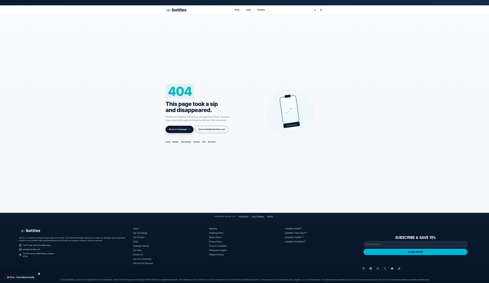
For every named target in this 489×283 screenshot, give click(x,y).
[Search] (315, 9)
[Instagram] (377, 268)
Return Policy (215, 237)
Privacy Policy (215, 242)
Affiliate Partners (216, 255)
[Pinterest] (363, 268)
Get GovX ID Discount (143, 263)
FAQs (135, 242)
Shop (237, 10)
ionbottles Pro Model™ (295, 242)
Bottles (176, 142)
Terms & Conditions (218, 246)
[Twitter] (385, 268)
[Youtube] (392, 268)
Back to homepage (178, 129)
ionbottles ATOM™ (293, 229)
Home (168, 142)
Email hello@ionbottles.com (212, 129)
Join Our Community (142, 259)
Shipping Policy (216, 233)
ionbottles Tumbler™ (294, 237)
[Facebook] (370, 268)
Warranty (213, 229)
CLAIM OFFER (415, 251)
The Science (186, 142)
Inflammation (243, 216)
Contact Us (138, 255)
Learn (248, 10)
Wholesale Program (218, 250)
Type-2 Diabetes (258, 216)
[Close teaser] (39, 274)
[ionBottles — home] (176, 10)
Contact (261, 10)
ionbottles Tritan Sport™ (296, 233)
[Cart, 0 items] (320, 9)
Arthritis (270, 216)
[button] (21, 277)
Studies (196, 142)
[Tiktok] (399, 268)
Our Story (212, 142)
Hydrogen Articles (141, 246)
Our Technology (140, 233)
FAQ (204, 142)
